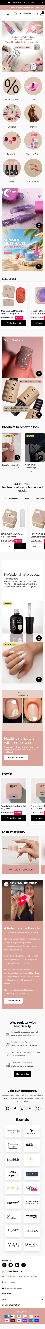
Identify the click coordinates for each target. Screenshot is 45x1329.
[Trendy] (13, 1231)
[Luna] (13, 1160)
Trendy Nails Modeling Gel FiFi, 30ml (13, 807)
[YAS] (13, 1245)
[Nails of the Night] (32, 1174)
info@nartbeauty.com (14, 1288)
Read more (14, 702)
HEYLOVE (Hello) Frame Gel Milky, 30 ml (12, 535)
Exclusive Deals (11, 498)
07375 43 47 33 (11, 1282)
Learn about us (13, 1001)
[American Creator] (13, 1131)
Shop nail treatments (16, 757)
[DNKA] (32, 1131)
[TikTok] (23, 1265)
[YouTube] (10, 1265)
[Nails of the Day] (13, 1174)
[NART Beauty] (13, 1188)
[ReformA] (32, 1188)
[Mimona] (32, 1160)
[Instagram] (4, 1265)
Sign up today (22, 1074)
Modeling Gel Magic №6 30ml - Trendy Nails (12, 312)
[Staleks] (32, 1202)
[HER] (32, 1145)
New (27, 498)
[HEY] (13, 1145)
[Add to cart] (20, 546)
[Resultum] (13, 1202)
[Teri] (32, 1217)
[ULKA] (32, 1231)
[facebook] (17, 1265)
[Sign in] (37, 14)
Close (22, 1294)
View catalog (3, 14)
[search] (8, 14)
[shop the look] (39, 225)
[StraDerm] (13, 1217)
